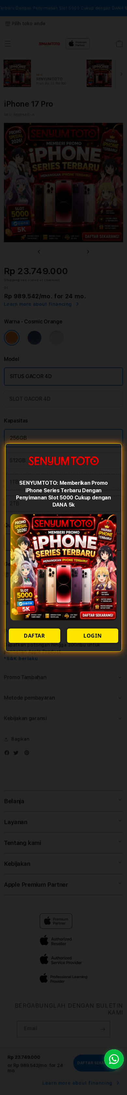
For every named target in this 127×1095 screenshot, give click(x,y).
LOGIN (92, 635)
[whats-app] (114, 1059)
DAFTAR (34, 635)
